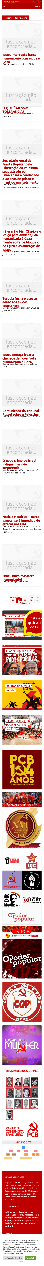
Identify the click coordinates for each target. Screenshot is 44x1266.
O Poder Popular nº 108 (20, 651)
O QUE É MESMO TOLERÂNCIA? (15, 109)
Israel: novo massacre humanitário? (18, 577)
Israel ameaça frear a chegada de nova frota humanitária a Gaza (19, 358)
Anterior (17, 597)
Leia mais (22, 1261)
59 (31, 600)
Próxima (23, 603)
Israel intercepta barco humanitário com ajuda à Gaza (21, 58)
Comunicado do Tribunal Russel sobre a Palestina (20, 412)
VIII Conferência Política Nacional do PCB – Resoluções (20, 725)
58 (25, 600)
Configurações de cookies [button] (13, 1258)
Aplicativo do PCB (16, 616)
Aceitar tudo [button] (30, 1258)
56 (13, 600)
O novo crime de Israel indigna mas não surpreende (19, 464)
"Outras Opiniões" (12, 1215)
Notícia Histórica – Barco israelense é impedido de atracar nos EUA (21, 520)
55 (38, 597)
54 (32, 597)
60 (37, 600)
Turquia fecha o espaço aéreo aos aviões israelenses (19, 302)
